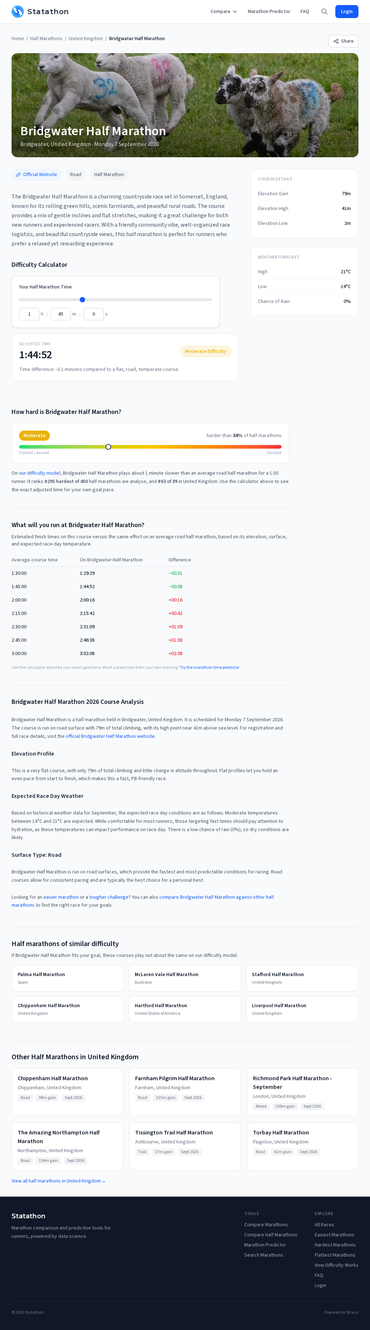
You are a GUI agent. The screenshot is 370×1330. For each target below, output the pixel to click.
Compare (221, 11)
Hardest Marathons (335, 1245)
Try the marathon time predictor (209, 667)
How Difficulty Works (336, 1265)
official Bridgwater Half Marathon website (110, 736)
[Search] (324, 11)
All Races (324, 1224)
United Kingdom (86, 38)
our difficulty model (39, 473)
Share (347, 41)
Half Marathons (46, 38)
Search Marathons (263, 1255)
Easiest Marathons (334, 1235)
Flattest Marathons (335, 1255)
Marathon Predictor (269, 11)
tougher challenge (109, 897)
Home (18, 38)
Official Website (40, 174)
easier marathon (61, 897)
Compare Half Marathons (270, 1235)
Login (347, 11)
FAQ (305, 11)
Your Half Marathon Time (45, 287)
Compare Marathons (266, 1224)
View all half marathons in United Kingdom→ (59, 1181)
